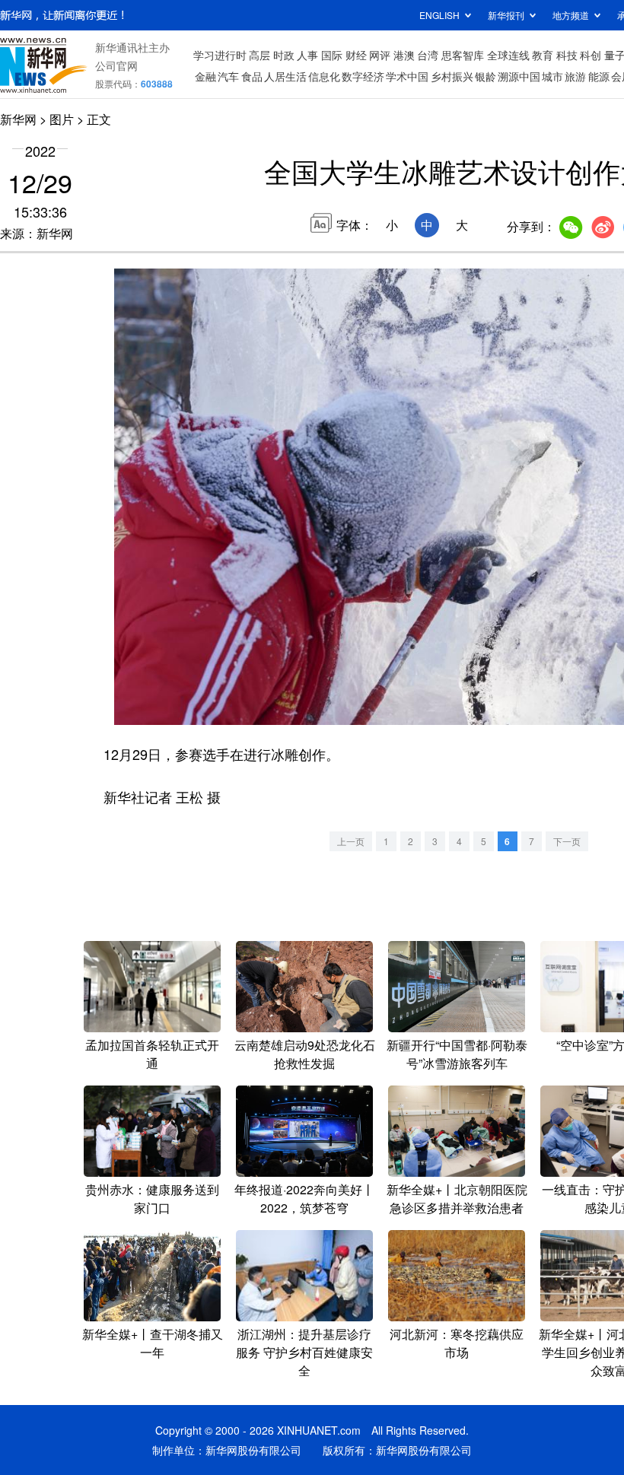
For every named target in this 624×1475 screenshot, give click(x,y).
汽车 (228, 76)
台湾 (427, 54)
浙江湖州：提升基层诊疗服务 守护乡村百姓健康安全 (304, 1352)
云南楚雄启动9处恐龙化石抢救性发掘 (304, 1054)
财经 (356, 54)
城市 (552, 76)
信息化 (324, 76)
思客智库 (462, 54)
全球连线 (508, 54)
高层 (259, 54)
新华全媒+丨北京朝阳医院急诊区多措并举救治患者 (457, 1198)
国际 (331, 54)
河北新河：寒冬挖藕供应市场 (457, 1343)
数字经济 (363, 76)
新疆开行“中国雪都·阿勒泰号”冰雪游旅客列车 (457, 1054)
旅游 (575, 76)
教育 (542, 54)
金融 (205, 76)
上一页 (351, 840)
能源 (599, 76)
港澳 (404, 54)
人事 (307, 54)
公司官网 (116, 65)
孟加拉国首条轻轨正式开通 (152, 1054)
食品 (252, 76)
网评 (379, 54)
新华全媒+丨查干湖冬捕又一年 (152, 1343)
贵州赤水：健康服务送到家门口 (152, 1198)
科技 (567, 54)
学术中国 (407, 76)
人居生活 (285, 76)
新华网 (18, 119)
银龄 (485, 76)
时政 (283, 54)
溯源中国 (519, 76)
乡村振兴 (452, 76)
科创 (590, 54)
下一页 (567, 840)
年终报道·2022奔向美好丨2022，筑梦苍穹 (304, 1198)
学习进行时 (220, 54)
